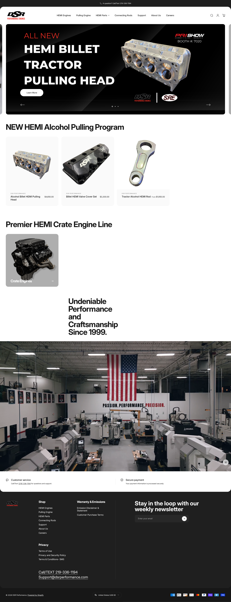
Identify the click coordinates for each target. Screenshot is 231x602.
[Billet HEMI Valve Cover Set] (87, 163)
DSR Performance (18, 193)
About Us (43, 528)
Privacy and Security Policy (52, 555)
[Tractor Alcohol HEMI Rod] (143, 163)
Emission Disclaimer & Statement (88, 509)
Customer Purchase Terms (90, 515)
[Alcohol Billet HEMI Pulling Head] (32, 163)
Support (43, 524)
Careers (43, 533)
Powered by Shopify (36, 595)
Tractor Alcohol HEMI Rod (136, 196)
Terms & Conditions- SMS (51, 559)
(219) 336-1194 (25, 483)
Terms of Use (45, 551)
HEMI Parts (44, 516)
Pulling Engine (45, 512)
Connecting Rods (47, 520)
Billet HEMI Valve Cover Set (81, 196)
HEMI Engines (45, 508)
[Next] (208, 104)
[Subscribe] (184, 518)
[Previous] (22, 104)
